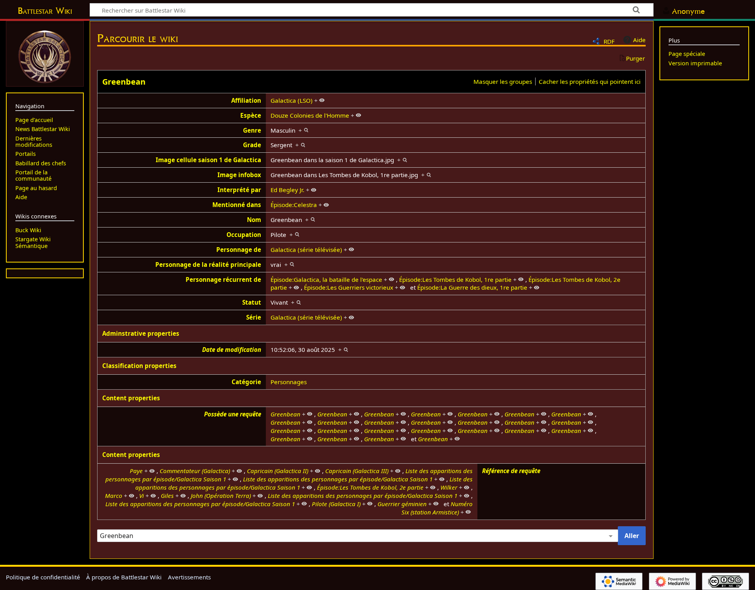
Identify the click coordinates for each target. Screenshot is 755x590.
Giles (167, 495)
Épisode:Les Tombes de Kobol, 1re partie (455, 279)
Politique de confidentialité (43, 577)
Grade (252, 145)
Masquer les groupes (502, 81)
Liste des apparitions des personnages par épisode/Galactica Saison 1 (338, 479)
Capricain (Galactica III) (357, 471)
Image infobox (239, 175)
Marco (113, 495)
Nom (254, 220)
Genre (252, 130)
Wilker (448, 487)
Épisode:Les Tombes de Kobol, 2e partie (370, 487)
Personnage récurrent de (223, 279)
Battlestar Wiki (45, 10)
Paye (136, 471)
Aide (639, 40)
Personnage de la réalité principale (208, 264)
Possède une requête (232, 414)
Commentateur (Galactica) (195, 471)
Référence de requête (511, 471)
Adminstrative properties (140, 333)
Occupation (243, 235)
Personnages (289, 382)
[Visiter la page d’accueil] (44, 56)
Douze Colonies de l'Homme (310, 115)
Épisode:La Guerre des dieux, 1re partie (472, 287)
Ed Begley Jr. (287, 190)
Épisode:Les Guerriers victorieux (348, 287)
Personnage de (238, 249)
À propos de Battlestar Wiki (124, 577)
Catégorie (246, 382)
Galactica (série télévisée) (306, 249)
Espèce (250, 115)
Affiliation (246, 100)
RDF (609, 41)
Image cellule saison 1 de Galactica (208, 160)
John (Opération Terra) (221, 495)
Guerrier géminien (402, 504)
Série (253, 317)
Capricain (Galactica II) (277, 471)
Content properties (131, 398)
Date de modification (231, 349)
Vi (141, 495)
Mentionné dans (236, 205)
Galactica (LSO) (292, 100)
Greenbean (123, 81)
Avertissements (189, 577)
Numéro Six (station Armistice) (437, 508)
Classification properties (139, 366)
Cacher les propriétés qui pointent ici (590, 81)
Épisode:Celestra (294, 205)
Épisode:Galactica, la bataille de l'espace (326, 279)
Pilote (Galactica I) (336, 504)
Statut (251, 302)
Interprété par (239, 190)
